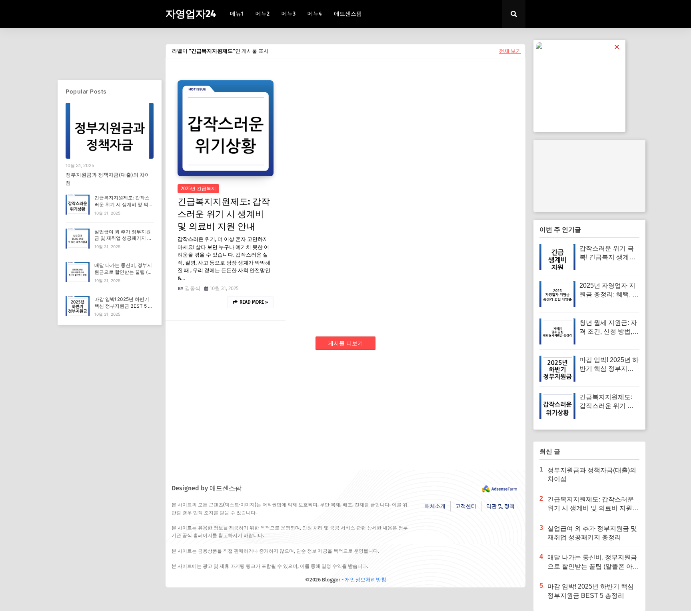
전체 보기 (510, 51)
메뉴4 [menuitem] (315, 13)
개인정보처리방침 (365, 580)
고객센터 (465, 506)
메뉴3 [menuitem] (289, 13)
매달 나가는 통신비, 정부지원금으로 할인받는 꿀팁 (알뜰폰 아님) (123, 272)
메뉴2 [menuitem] (263, 13)
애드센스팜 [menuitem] (348, 13)
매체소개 (435, 506)
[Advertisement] (345, 414)
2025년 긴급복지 (198, 188)
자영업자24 (191, 14)
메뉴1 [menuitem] (237, 13)
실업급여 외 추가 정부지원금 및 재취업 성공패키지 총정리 (123, 238)
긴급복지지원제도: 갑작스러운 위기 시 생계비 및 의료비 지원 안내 (224, 214)
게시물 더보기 (345, 343)
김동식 (192, 288)
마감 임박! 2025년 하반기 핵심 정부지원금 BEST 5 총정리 (123, 306)
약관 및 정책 (500, 506)
